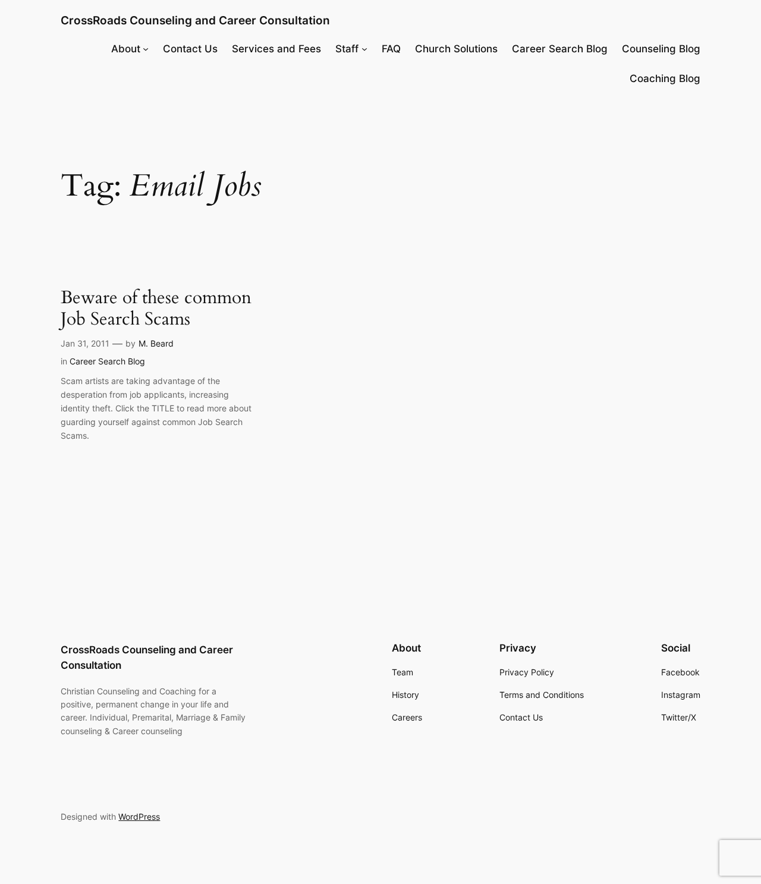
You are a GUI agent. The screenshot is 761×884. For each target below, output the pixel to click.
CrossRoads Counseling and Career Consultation (195, 20)
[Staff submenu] (364, 49)
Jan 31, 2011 (85, 343)
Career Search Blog (107, 361)
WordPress (139, 816)
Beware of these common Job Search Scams (156, 309)
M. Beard (156, 343)
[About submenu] (146, 49)
